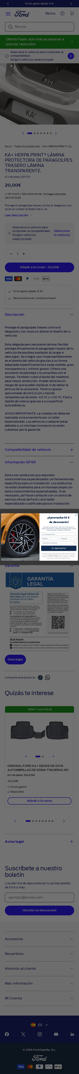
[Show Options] (75, 542)
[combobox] (58, 542)
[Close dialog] (76, 515)
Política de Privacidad (53, 554)
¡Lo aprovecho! (58, 548)
